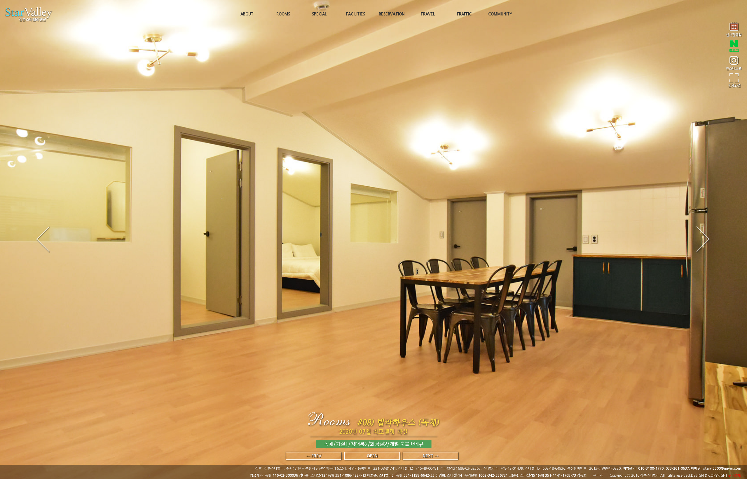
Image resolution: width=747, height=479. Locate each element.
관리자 (598, 475)
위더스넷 (734, 475)
